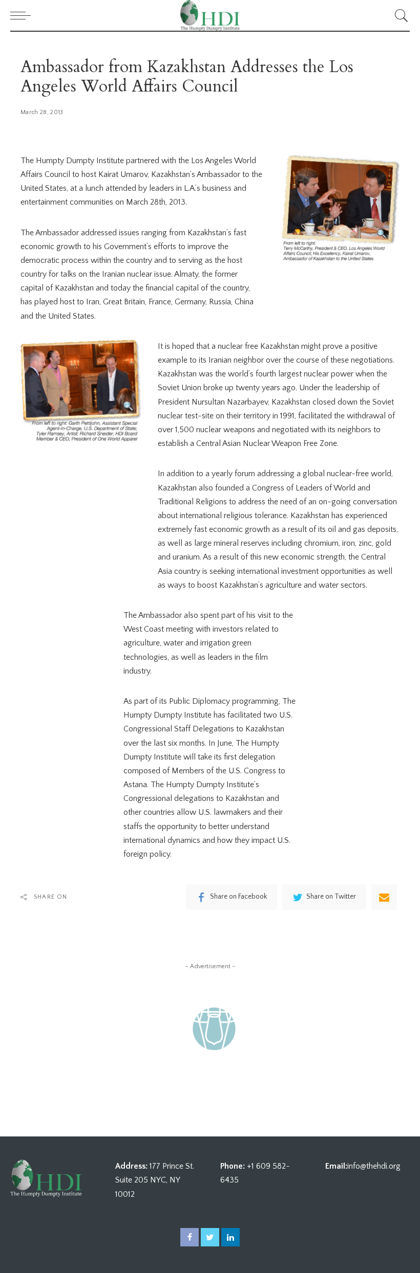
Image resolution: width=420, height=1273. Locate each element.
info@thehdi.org (374, 1166)
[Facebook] (189, 1237)
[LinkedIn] (230, 1237)
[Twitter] (210, 1237)
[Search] (399, 15)
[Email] (384, 897)
